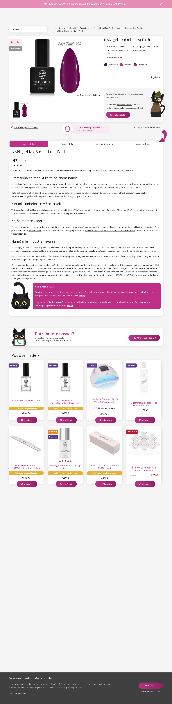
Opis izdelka (28, 144)
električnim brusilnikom (84, 275)
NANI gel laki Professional (108, 28)
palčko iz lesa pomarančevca (144, 268)
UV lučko (77, 210)
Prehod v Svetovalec (144, 337)
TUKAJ (153, 250)
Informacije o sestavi (105, 144)
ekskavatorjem (121, 268)
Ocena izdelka (67, 144)
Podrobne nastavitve (151, 691)
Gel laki (72, 28)
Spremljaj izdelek (118, 114)
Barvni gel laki (86, 28)
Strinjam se (150, 685)
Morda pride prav (143, 144)
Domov (61, 28)
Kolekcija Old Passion (134, 28)
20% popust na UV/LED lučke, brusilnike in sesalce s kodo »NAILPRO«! (85, 4)
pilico (67, 275)
